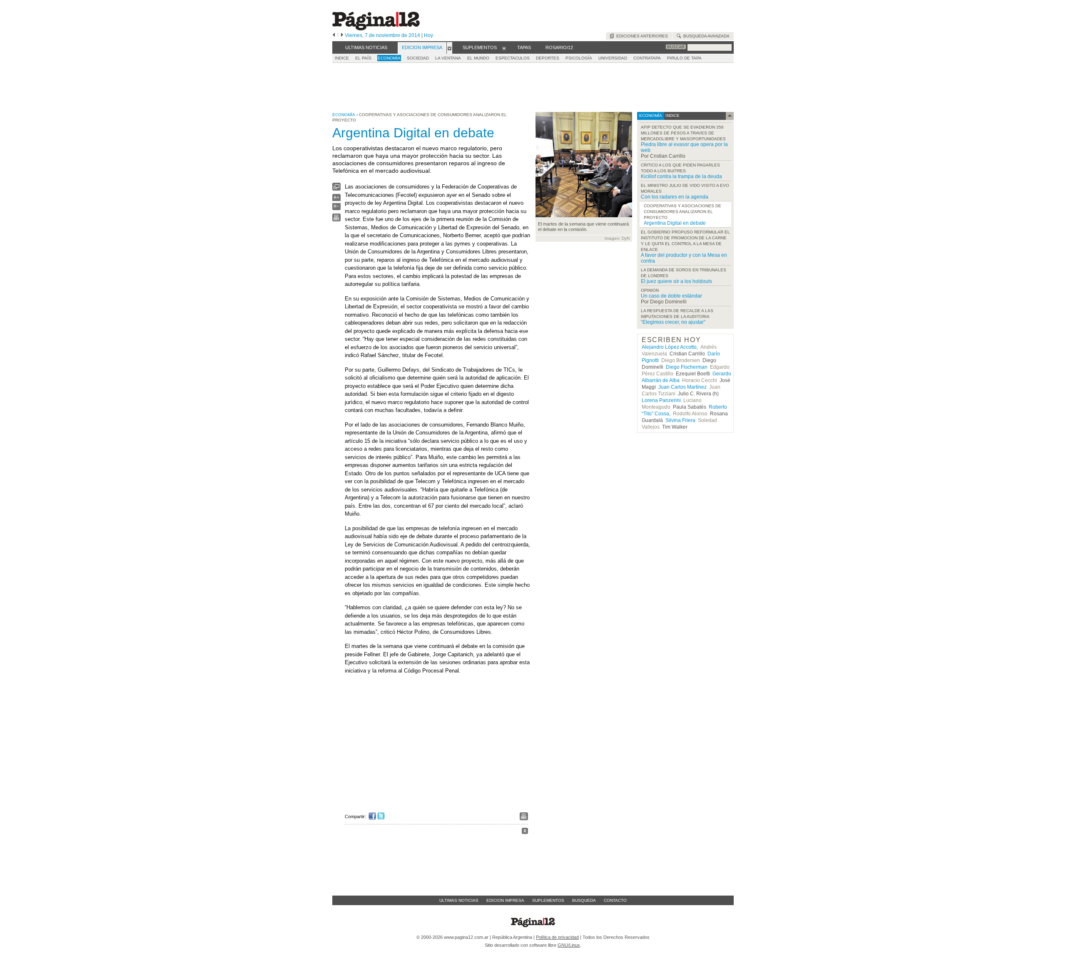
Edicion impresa (505, 900)
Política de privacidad (557, 937)
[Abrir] (449, 48)
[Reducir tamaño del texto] (336, 208)
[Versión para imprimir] (336, 219)
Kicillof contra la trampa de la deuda (681, 176)
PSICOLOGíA (578, 58)
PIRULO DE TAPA (684, 58)
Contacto (615, 900)
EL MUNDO (478, 58)
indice (672, 115)
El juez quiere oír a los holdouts (676, 281)
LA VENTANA (448, 58)
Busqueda (584, 900)
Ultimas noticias (458, 900)
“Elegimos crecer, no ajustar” (673, 322)
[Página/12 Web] (376, 28)
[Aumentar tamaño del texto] (336, 199)
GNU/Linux (569, 945)
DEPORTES (547, 58)
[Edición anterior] (333, 35)
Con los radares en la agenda (674, 197)
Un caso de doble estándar (671, 296)
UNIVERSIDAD (612, 58)
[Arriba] (525, 832)
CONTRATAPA (647, 58)
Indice (342, 58)
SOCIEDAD (418, 58)
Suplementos (548, 900)
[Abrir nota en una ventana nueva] (336, 189)
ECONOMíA (389, 58)
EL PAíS (363, 58)
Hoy (428, 35)
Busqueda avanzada (705, 36)
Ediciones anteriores (641, 36)
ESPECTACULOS (513, 58)
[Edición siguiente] (342, 35)
